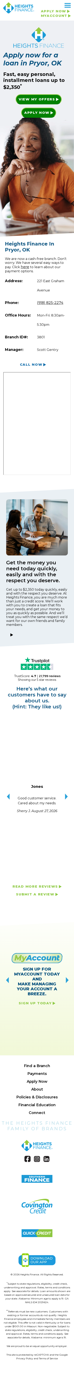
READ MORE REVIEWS (35, 886)
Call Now (31, 365)
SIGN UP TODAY (35, 1003)
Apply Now (37, 113)
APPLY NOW (53, 11)
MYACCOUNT (54, 16)
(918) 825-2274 (50, 302)
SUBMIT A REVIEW (35, 894)
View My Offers (37, 99)
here (25, 267)
